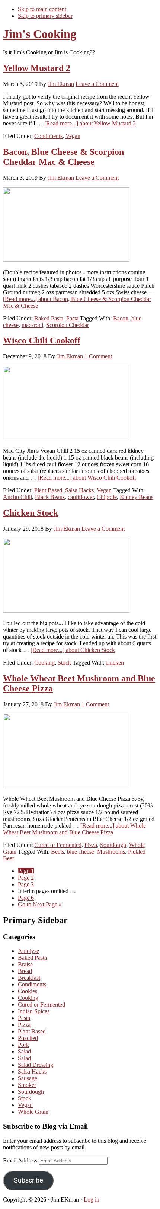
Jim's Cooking (39, 34)
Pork (23, 1045)
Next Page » (40, 904)
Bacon (120, 318)
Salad (24, 1051)
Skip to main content (42, 9)
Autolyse (28, 951)
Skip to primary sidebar (45, 16)
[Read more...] (90, 123)
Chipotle (107, 497)
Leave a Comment (97, 84)
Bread (25, 971)
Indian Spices (33, 1011)
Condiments (48, 136)
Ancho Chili (17, 497)
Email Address (21, 1160)
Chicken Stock (30, 513)
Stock (64, 662)
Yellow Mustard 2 (36, 68)
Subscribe (28, 1180)
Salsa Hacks (79, 490)
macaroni (32, 325)
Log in (91, 1199)
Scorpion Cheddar (67, 325)
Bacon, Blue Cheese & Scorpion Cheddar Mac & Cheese (63, 157)
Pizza (90, 845)
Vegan (72, 136)
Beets (57, 851)
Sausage (27, 1078)
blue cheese (80, 851)
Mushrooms (111, 851)
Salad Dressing (35, 1065)
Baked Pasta (48, 318)
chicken (115, 662)
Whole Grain (33, 1112)
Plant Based (48, 490)
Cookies (27, 991)
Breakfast (29, 978)
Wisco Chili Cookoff (41, 340)
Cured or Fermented (57, 845)
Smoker (27, 1085)
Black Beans (50, 497)
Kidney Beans (136, 497)
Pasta (72, 318)
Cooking (44, 662)
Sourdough (113, 845)
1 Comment (98, 356)
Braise (25, 964)
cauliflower (81, 497)
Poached (28, 1038)
